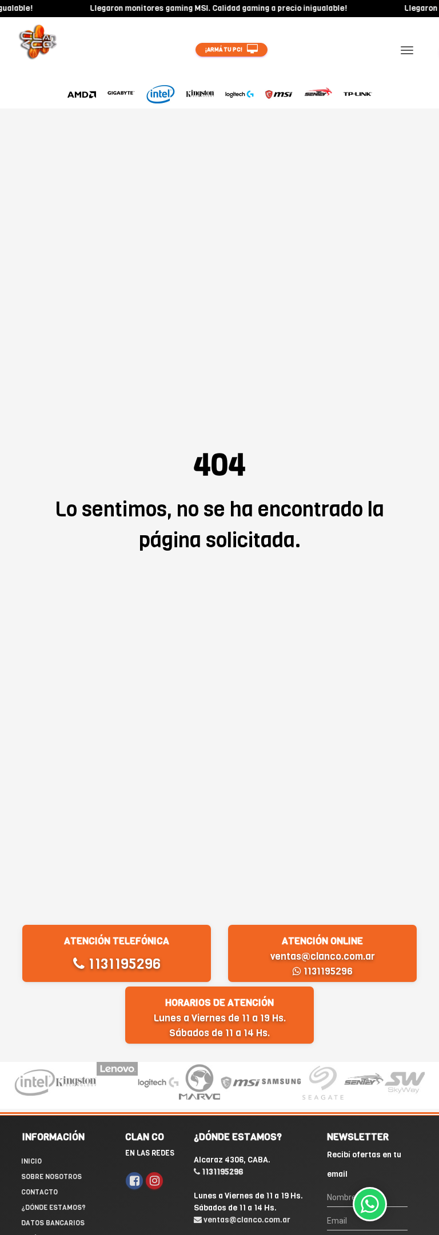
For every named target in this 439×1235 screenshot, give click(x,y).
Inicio (31, 1161)
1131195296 (123, 964)
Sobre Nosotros (51, 1176)
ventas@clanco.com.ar (322, 956)
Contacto (39, 1192)
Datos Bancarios (53, 1223)
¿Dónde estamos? (53, 1207)
